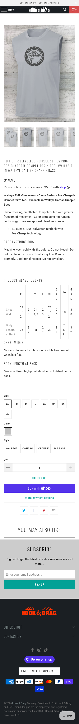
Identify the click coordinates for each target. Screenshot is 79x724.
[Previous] (7, 73)
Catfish (27, 448)
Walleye (11, 448)
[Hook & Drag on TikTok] (46, 650)
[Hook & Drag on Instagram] (39, 650)
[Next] (72, 73)
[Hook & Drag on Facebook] (32, 650)
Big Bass (59, 448)
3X (63, 403)
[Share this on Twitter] (24, 510)
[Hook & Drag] (39, 9)
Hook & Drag (19, 703)
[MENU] (1, 9)
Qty (6, 459)
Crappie (43, 448)
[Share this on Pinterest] (44, 510)
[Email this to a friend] (54, 510)
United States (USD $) (37, 671)
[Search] (64, 9)
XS (7, 403)
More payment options (39, 498)
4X (7, 414)
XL (44, 403)
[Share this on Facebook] (34, 510)
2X (53, 403)
